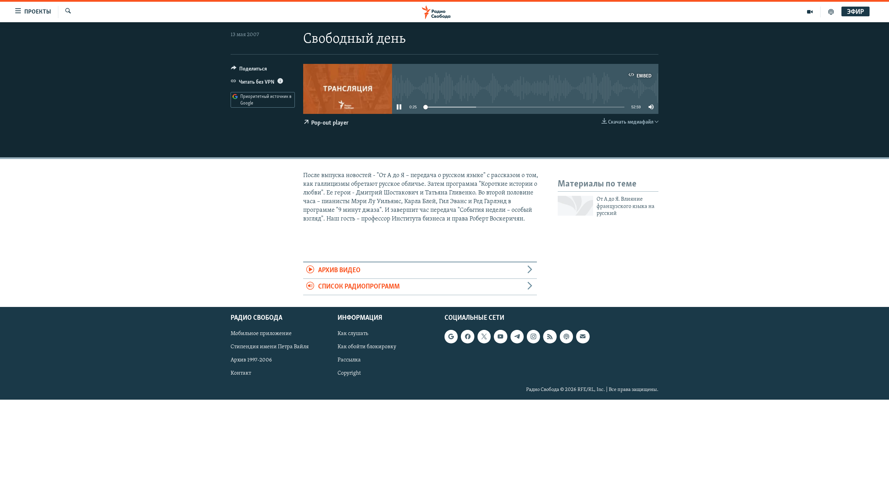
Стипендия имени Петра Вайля (270, 347)
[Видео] (810, 12)
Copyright (349, 373)
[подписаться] (582, 336)
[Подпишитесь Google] (451, 336)
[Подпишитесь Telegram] (517, 336)
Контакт (241, 373)
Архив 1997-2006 (251, 360)
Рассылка (349, 360)
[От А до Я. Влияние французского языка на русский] (575, 206)
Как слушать (353, 334)
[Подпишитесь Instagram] (533, 336)
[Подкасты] (566, 336)
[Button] (249, 70)
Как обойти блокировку (367, 347)
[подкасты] (831, 12)
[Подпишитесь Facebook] (467, 336)
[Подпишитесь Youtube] (500, 336)
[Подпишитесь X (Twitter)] (484, 336)
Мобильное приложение (261, 334)
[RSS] (549, 336)
